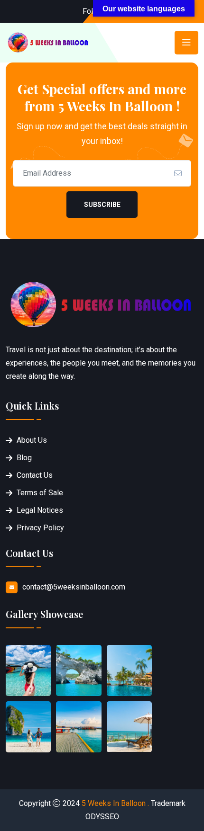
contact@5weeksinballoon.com (73, 586)
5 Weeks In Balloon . (115, 803)
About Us (32, 440)
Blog (24, 457)
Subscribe (102, 204)
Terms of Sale (40, 492)
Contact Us (35, 475)
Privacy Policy (40, 527)
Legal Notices (40, 510)
